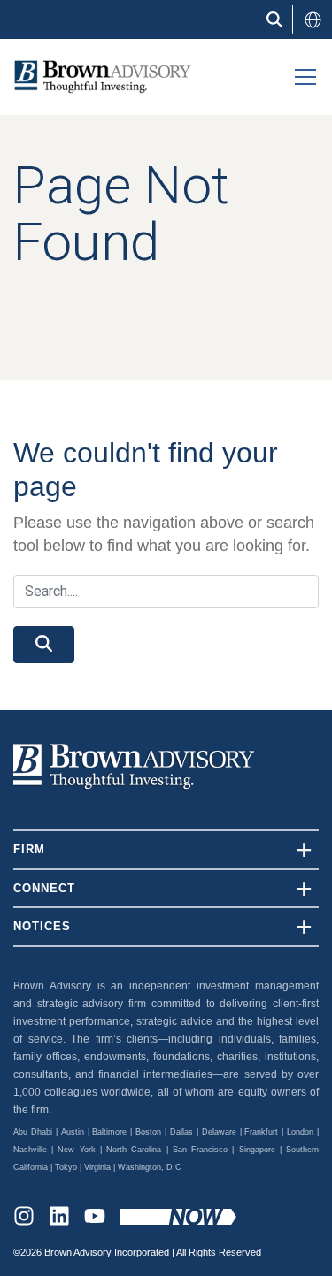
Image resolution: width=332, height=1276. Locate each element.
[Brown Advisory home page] (95, 76)
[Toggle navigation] (305, 76)
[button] (312, 19)
